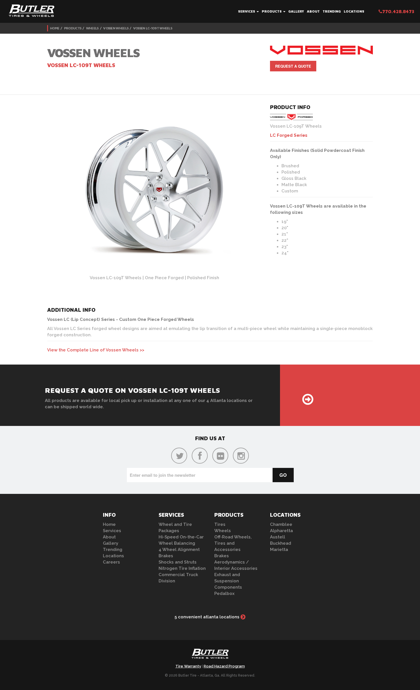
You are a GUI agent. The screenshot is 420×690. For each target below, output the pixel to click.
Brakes (166, 555)
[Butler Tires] (210, 655)
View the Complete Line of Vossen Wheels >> (95, 350)
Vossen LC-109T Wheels (152, 28)
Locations (354, 11)
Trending (332, 11)
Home (54, 28)
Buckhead (280, 543)
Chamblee (281, 524)
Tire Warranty (188, 666)
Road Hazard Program (224, 666)
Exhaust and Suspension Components (228, 581)
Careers (111, 562)
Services (247, 11)
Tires (219, 524)
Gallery (296, 11)
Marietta (279, 549)
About (313, 11)
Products (272, 11)
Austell (277, 537)
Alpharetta (281, 530)
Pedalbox (224, 593)
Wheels (92, 28)
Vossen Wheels (115, 28)
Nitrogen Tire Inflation (182, 568)
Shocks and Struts (178, 562)
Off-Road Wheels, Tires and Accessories (233, 543)
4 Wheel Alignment (179, 549)
